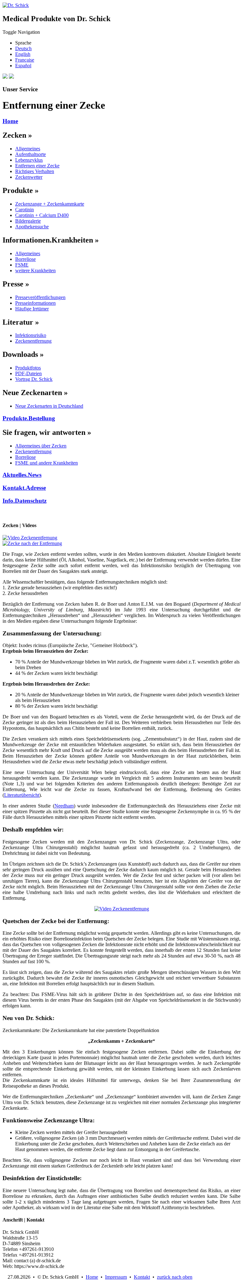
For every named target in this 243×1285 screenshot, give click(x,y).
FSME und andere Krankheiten (46, 462)
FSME (21, 264)
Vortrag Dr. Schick (34, 379)
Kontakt (142, 1277)
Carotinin (24, 209)
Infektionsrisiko (30, 335)
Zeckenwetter (28, 177)
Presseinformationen (35, 303)
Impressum (116, 1277)
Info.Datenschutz (25, 500)
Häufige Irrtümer (32, 308)
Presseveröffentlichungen (40, 297)
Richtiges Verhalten (34, 171)
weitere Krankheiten (35, 270)
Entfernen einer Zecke (37, 165)
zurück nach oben (174, 1277)
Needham (64, 805)
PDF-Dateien (28, 373)
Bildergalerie (28, 221)
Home (10, 121)
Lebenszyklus (29, 160)
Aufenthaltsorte (30, 154)
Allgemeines (27, 148)
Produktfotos (28, 367)
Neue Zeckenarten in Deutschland (49, 406)
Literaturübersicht (21, 795)
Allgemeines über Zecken (40, 445)
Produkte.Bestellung (29, 418)
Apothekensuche (32, 226)
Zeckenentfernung (33, 341)
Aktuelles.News (22, 474)
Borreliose (25, 259)
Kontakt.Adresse (24, 487)
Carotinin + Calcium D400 (42, 215)
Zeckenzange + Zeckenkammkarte (49, 204)
